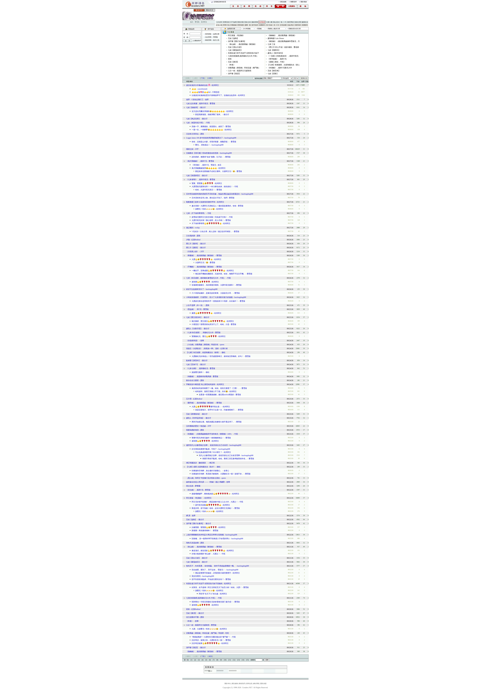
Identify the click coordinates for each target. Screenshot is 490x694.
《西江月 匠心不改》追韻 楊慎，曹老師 (283, 47)
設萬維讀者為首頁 (220, 2)
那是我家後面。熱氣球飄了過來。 (208, 114)
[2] (195, 660)
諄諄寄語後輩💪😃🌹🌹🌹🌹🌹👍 (206, 643)
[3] (199, 660)
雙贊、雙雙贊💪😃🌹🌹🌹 (202, 183)
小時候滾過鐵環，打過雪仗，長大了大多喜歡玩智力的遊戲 (209, 297)
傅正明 (212, 463)
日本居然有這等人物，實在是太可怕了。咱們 (209, 198)
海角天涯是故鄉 (192, 543)
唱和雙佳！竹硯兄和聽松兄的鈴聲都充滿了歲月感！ (212, 602)
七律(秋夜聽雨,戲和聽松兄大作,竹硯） (243, 56)
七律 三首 (271, 44)
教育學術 (290, 22)
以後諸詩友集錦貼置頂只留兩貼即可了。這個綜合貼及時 (214, 95)
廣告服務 (283, 2)
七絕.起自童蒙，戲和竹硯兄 (197, 103)
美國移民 (305, 25)
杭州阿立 (204, 22)
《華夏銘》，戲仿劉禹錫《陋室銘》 (200, 255)
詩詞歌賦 (262, 22)
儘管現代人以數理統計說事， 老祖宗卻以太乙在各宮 (207, 445)
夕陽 (188, 240)
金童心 (226, 471)
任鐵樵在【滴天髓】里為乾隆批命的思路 (202, 153)
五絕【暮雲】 (233, 62)
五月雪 (189, 399)
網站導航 (256, 683)
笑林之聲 (298, 22)
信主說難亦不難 (192, 617)
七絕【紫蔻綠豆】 (235, 50)
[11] (229, 660)
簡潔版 (215, 37)
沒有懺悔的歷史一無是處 (196, 426)
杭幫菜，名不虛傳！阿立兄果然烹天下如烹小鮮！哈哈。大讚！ (217, 587)
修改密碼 (208, 40)
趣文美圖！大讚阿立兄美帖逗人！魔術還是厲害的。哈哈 (214, 206)
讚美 (202, 134)
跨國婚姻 (233, 25)
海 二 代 (283, 22)
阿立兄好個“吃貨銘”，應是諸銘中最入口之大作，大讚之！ (215, 502)
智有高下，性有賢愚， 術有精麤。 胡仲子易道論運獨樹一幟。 (210, 566)
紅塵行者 (224, 348)
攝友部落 (255, 22)
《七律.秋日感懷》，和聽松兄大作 (199, 333)
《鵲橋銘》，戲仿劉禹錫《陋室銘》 (282, 35)
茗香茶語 (226, 22)
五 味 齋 (219, 22)
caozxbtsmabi (202, 89)
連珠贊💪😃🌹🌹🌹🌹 (201, 282)
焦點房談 (290, 25)
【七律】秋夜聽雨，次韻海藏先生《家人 (284, 65)
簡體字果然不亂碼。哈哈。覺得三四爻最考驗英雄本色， (224, 459)
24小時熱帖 (247, 29)
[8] (217, 660)
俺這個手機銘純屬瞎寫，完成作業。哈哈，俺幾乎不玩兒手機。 (220, 274)
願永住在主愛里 (192, 380)
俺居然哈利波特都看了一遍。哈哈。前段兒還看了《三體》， (216, 388)
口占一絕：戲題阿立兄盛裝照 (239, 71)
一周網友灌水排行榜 (294, 29)
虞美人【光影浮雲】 (194, 329)
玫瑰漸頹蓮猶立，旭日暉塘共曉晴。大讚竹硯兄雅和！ (213, 285)
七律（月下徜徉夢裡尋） (196, 213)
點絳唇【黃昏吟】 (193, 360)
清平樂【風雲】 (234, 74)
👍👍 (194, 89)
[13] (238, 660)
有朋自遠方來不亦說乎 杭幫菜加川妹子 (243, 53)
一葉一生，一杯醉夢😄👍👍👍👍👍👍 (207, 130)
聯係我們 (242, 683)
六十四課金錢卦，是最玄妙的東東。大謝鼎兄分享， (212, 293)
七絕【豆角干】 (192, 364)
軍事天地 (226, 25)
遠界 (207, 100)
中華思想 (215, 92)
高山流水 (276, 22)
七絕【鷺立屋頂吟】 (194, 317)
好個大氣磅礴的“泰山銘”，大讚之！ (206, 554)
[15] (247, 660)
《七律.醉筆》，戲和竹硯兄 (197, 179)
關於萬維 (304, 2)
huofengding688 (230, 138)
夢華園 (197, 486)
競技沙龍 (240, 22)
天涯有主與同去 (192, 134)
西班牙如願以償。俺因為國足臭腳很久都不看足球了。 (213, 422)
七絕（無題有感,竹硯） (195, 123)
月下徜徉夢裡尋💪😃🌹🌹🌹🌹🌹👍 (207, 223)
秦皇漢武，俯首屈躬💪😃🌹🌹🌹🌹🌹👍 (208, 551)
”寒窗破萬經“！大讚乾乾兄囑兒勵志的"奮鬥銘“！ (211, 637)
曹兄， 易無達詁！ (202, 145)
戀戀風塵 (240, 25)
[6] (210, 660)
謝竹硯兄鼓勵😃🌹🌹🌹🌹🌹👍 (208, 505)
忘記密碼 (208, 37)
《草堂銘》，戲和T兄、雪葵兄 (204, 165)
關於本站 (228, 683)
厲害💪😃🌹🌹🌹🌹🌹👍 (202, 313)
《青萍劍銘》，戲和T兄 (277, 59)
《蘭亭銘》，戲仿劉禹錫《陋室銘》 (200, 403)
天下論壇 (233, 22)
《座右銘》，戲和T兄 (194, 490)
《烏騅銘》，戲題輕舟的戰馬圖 (198, 376)
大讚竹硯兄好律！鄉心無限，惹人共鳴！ (208, 220)
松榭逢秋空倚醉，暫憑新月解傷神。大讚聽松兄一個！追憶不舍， (217, 474)
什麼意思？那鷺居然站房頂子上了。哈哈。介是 (210, 324)
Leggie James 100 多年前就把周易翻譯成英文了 (204, 138)
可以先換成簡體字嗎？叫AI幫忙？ (208, 452)
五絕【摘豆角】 (274, 71)
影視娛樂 (283, 25)
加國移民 (262, 25)
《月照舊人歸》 (192, 252)
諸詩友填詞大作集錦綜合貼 (197, 85)
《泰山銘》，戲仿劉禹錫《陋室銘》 (242, 44)
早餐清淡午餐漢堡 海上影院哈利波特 (200, 384)
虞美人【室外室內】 (276, 53)
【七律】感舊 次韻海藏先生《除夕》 (200, 467)
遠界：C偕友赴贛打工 (194, 100)
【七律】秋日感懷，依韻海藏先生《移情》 (203, 352)
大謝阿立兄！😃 (201, 263)
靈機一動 (248, 25)
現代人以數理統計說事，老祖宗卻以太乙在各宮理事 (219, 455)
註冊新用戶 (197, 41)
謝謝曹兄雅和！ (198, 372)
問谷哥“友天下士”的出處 (208, 594)
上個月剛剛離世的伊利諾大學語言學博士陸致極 (205, 535)
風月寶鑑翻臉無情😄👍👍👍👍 (204, 168)
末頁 (209, 78)
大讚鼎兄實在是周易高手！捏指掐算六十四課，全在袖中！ (215, 301)
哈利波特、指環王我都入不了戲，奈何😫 (211, 391)
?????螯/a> (208, 671)
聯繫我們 (293, 2)
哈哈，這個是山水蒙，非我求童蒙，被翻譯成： (210, 142)
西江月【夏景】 (192, 248)
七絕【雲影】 (273, 74)
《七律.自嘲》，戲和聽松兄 (197, 368)
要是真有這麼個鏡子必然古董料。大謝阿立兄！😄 (215, 171)
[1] (191, 660)
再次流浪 (189, 486)
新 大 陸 (276, 25)
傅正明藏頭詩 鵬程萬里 (197, 463)
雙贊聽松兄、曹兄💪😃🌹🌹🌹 (204, 336)
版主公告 (216, 40)
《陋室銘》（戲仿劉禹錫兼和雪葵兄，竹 (284, 41)
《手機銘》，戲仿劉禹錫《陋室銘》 (200, 267)
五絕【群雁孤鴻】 (193, 414)
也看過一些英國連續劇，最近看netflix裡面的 (216, 395)
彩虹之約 (248, 22)
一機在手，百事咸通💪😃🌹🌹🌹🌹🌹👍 (208, 271)
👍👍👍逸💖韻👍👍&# (201, 92)
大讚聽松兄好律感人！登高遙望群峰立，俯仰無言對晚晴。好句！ (217, 356)
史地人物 (219, 25)
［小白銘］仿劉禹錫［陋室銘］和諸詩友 (202, 345)
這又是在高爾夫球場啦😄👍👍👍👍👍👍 (208, 111)
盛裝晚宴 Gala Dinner (276, 38)
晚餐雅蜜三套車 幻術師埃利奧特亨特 (200, 202)
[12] (234, 660)
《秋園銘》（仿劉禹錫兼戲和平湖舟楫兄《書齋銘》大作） (209, 434)
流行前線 (269, 25)
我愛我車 (298, 25)
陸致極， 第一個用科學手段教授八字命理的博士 (211, 539)
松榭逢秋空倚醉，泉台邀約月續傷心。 (207, 471)
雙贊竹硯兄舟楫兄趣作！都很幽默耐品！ (208, 438)
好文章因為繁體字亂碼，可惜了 (204, 449)
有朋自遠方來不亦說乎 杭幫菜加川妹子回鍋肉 (204, 584)
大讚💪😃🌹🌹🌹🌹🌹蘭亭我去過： (206, 407)
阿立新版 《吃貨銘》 (236, 35)
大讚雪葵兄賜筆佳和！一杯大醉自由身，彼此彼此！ (212, 187)
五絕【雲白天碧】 (235, 47)
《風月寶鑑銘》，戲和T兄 (196, 161)
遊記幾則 (189, 228)
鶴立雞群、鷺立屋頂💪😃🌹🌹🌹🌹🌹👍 (208, 321)
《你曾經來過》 (192, 341)
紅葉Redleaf (195, 240)
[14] (243, 660)
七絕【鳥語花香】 (193, 119)
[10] (225, 660)
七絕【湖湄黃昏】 (193, 176)
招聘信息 (249, 683)
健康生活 (305, 22)
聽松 (223, 352)
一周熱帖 (259, 29)
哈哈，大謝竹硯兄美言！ (205, 190)
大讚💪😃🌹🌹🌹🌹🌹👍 (202, 259)
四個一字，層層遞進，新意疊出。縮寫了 (208, 126)
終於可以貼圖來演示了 (195, 289)
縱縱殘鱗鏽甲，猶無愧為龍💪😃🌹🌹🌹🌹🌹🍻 (211, 494)
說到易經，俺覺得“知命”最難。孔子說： (208, 157)
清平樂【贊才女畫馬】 (237, 41)
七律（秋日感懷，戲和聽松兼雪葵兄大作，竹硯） (205, 278)
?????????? (232, 671)
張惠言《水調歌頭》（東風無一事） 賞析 (202, 348)
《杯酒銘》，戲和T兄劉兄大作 (280, 68)
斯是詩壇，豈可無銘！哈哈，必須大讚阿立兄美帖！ (212, 508)
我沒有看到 (196, 576)
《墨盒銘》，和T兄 (194, 309)
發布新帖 (208, 34)
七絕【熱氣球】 (192, 107)
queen (222, 345)
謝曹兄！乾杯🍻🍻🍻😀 (205, 209)
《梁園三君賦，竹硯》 (276, 62)
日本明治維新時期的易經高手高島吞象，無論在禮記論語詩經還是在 (213, 194)
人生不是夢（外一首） (195, 305)
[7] (214, 660)
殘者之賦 (189, 149)
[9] (221, 660)
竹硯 (208, 123)
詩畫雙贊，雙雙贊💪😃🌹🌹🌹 (204, 527)
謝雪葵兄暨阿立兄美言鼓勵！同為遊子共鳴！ (209, 217)
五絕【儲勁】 (233, 38)
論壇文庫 (216, 34)
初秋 (230, 59)
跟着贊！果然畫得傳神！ (201, 531)
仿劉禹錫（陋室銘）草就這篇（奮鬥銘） (244, 68)
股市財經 (255, 25)
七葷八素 (269, 22)
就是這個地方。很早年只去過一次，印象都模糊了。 (215, 410)
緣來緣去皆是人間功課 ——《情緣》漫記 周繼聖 (205, 482)
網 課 (188, 516)
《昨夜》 (231, 65)
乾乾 (227, 633)
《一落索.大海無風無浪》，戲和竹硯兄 (283, 56)
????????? (219, 671)
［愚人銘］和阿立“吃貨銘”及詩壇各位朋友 (203, 478)
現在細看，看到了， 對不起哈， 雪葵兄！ (208, 570)
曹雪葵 (197, 22)
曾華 (202, 341)
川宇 (197, 149)
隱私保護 (263, 683)
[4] (202, 660)
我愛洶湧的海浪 (192, 430)
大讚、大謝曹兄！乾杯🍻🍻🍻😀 (205, 629)
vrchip (197, 228)
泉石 (219, 165)
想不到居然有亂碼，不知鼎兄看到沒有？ (208, 579)
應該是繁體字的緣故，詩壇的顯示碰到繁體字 (213, 573)
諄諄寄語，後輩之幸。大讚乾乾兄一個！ (208, 640)
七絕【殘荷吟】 (274, 50)
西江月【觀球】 (192, 244)
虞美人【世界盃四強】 (195, 418)
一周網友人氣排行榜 (273, 29)
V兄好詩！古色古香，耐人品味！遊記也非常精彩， (212, 231)
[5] (206, 660)
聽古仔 (203, 107)
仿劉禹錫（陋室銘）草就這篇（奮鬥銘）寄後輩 (205, 633)
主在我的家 (190, 236)
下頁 (202, 78)
